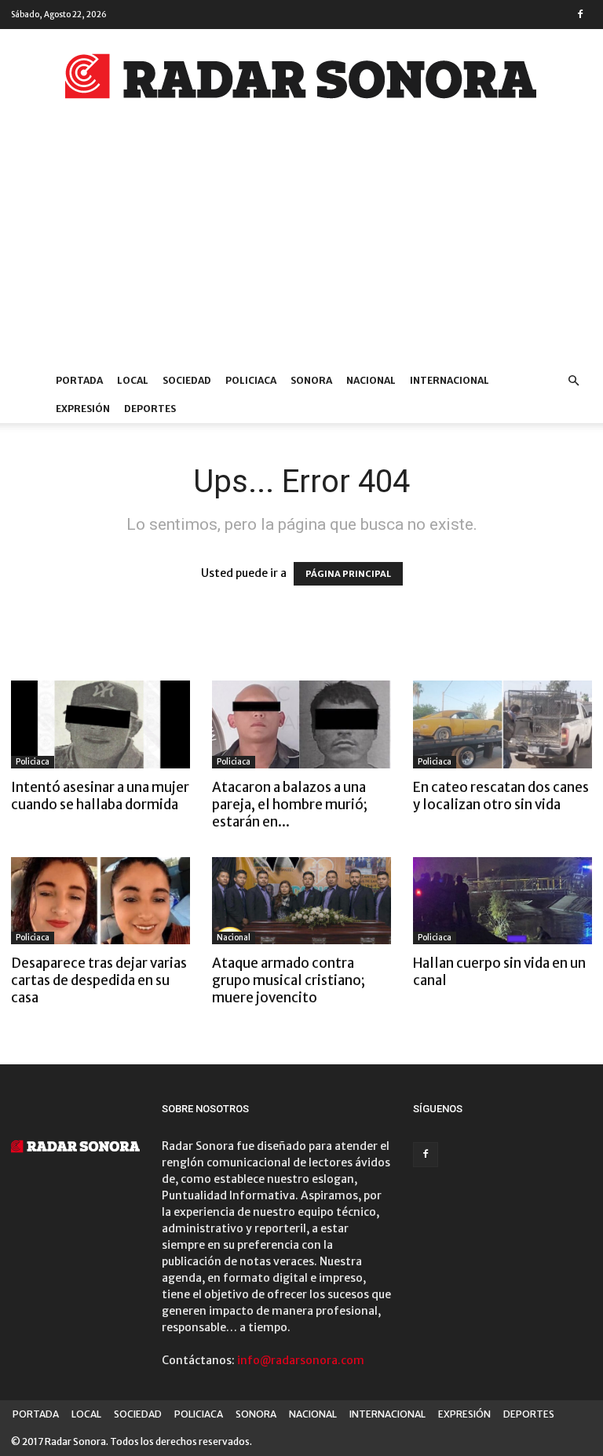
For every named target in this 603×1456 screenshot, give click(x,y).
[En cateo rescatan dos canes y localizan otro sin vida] (502, 724)
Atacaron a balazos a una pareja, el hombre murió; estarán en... (289, 804)
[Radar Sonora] (301, 81)
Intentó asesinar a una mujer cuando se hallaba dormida (100, 796)
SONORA (311, 380)
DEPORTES (150, 408)
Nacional (233, 937)
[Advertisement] (301, 249)
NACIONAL (371, 380)
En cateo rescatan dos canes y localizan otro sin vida (501, 796)
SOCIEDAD (187, 380)
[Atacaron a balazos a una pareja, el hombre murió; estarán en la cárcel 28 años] (301, 724)
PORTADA (79, 380)
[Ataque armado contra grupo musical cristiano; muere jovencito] (301, 901)
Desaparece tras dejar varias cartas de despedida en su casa (99, 980)
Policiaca (32, 762)
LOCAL (132, 380)
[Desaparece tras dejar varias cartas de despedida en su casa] (100, 901)
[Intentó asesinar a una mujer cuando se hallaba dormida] (100, 724)
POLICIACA (250, 380)
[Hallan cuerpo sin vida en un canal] (502, 901)
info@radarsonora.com (300, 1360)
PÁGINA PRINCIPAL (348, 573)
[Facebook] (580, 14)
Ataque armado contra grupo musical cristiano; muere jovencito (288, 980)
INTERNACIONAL (449, 380)
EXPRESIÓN (83, 408)
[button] (573, 381)
